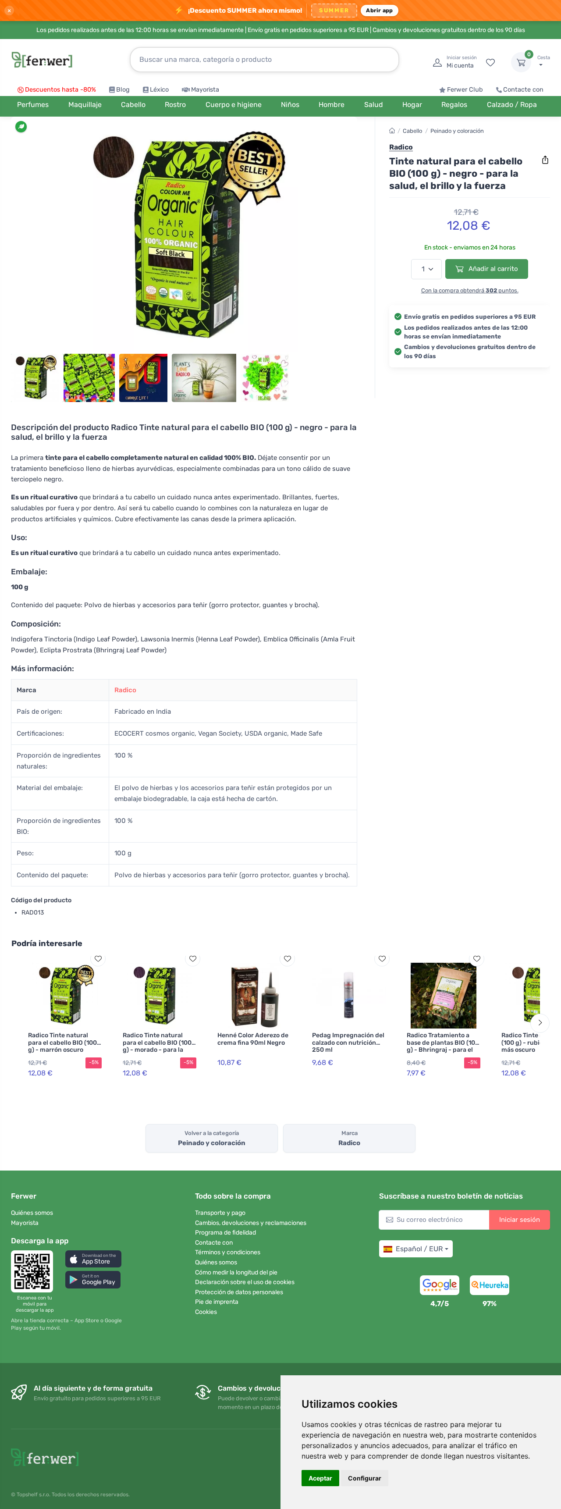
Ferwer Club (465, 89)
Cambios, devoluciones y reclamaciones (250, 1223)
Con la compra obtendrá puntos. (469, 290)
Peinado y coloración (457, 131)
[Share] (545, 160)
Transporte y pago (220, 1213)
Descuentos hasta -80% (60, 89)
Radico (125, 690)
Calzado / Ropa (512, 104)
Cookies (206, 1312)
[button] (93, 1258)
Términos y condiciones (227, 1252)
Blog (123, 89)
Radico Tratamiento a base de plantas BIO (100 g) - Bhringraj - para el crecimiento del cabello (443, 1046)
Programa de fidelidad (225, 1232)
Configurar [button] (364, 1478)
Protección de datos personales (239, 1292)
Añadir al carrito (492, 269)
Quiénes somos (32, 1213)
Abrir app (379, 10)
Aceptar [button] (320, 1478)
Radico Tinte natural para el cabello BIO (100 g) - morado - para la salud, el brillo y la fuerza (159, 1046)
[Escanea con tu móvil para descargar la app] (34, 1271)
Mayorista (205, 89)
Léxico (159, 89)
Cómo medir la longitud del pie (236, 1272)
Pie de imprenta (216, 1302)
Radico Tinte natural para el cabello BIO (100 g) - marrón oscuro (62, 1043)
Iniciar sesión (519, 1220)
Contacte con (523, 89)
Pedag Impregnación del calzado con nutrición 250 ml (348, 1043)
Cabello (412, 131)
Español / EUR (419, 1249)
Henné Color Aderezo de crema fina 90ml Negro (252, 1039)
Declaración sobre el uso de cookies (245, 1282)
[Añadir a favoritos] (98, 958)
